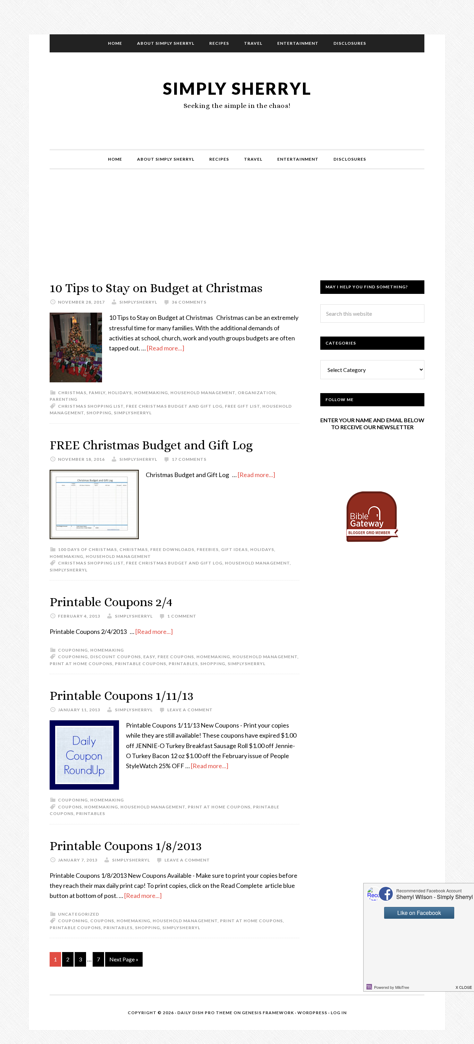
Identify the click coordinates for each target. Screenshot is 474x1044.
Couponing (73, 650)
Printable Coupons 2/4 (111, 602)
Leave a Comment (190, 709)
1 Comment (181, 616)
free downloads (172, 549)
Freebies (208, 549)
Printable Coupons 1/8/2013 (126, 846)
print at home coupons (81, 663)
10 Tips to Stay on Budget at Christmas (156, 288)
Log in (339, 1012)
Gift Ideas (234, 549)
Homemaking (151, 392)
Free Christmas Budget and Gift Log (174, 406)
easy (149, 656)
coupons (70, 806)
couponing (73, 656)
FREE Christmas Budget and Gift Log (151, 445)
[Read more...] (165, 348)
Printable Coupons (140, 663)
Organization (257, 392)
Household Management (202, 392)
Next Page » (123, 959)
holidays (120, 392)
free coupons (176, 656)
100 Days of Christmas (87, 549)
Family (97, 392)
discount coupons (115, 656)
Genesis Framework (268, 1012)
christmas (72, 392)
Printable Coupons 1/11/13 (122, 695)
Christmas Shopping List (91, 406)
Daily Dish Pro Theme (204, 1012)
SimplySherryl (133, 412)
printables (183, 663)
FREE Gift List (242, 406)
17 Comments (189, 459)
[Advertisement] (237, 231)
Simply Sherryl (237, 88)
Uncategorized (78, 914)
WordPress (312, 1012)
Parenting (63, 399)
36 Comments (189, 302)
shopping (98, 412)
